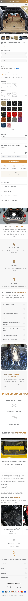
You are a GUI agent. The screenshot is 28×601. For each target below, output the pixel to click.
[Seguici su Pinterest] (14, 587)
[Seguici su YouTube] (17, 587)
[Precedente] (1, 1)
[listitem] (3, 85)
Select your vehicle (6, 50)
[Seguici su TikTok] (21, 587)
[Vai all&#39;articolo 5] (21, 38)
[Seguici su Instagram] (10, 587)
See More (13, 129)
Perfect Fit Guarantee (14, 1)
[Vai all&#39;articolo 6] (25, 38)
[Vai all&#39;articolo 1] (3, 38)
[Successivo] (26, 1)
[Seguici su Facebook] (7, 587)
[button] (4, 46)
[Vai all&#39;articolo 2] (8, 38)
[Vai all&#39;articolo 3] (12, 38)
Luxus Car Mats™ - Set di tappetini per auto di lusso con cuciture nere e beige (12, 529)
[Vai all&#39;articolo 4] (16, 38)
